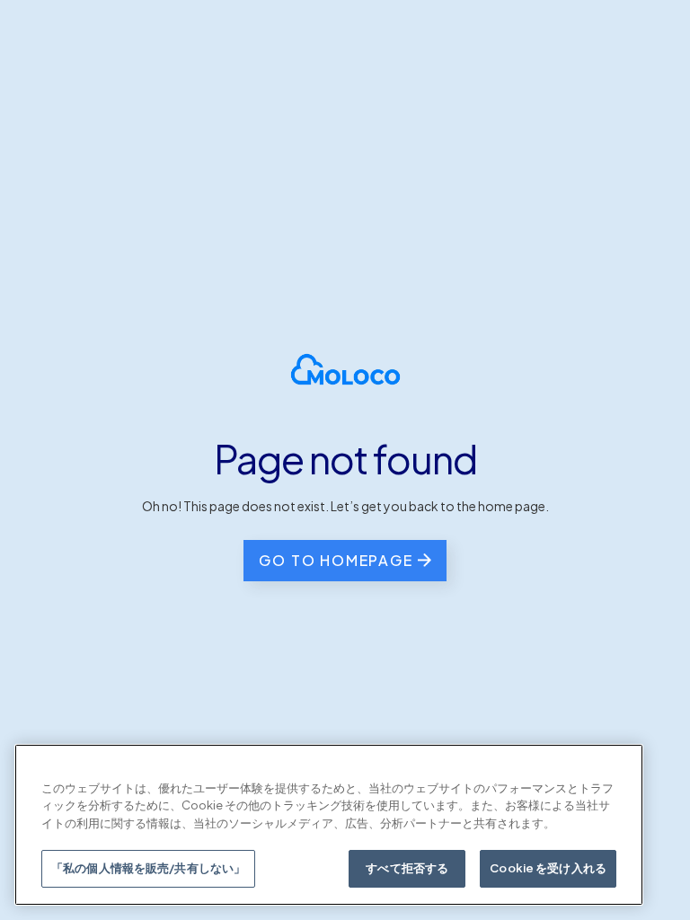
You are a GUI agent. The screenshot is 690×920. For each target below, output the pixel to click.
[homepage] (345, 369)
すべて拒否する (407, 868)
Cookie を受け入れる (548, 868)
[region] (328, 825)
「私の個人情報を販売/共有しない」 (148, 868)
